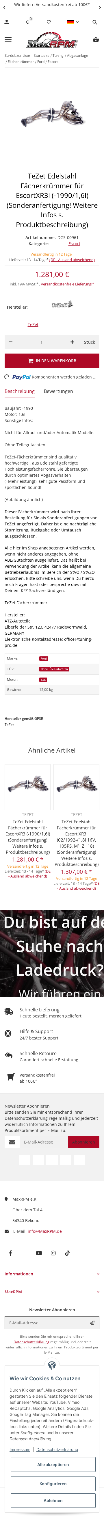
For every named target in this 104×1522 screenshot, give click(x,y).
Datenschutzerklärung (57, 1449)
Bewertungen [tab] (58, 391)
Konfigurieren (53, 1483)
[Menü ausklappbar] (8, 39)
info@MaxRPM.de (45, 1231)
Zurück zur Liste (17, 55)
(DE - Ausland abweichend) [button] (72, 259)
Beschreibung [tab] (20, 391)
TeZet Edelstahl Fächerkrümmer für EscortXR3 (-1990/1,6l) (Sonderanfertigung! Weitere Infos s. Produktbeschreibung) (27, 837)
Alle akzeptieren (53, 1464)
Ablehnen (53, 1500)
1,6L (43, 680)
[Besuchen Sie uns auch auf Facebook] (24, 1160)
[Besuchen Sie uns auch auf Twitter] (38, 1160)
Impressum (20, 1449)
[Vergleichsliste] (27, 22)
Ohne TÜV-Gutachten (54, 669)
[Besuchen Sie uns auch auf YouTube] (51, 1160)
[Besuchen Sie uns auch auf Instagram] (65, 1160)
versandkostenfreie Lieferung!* (67, 284)
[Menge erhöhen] (72, 342)
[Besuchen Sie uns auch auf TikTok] (79, 1160)
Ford (44, 658)
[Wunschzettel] (49, 22)
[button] (4, 7)
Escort (74, 243)
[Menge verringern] (11, 342)
